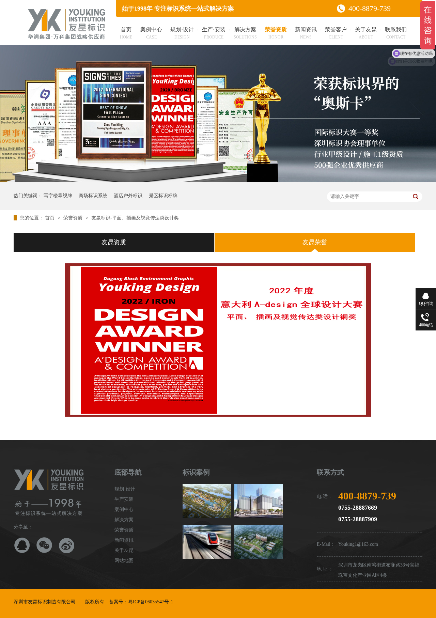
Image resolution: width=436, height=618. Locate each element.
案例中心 (151, 33)
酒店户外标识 (128, 195)
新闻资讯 (306, 33)
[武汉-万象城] (258, 501)
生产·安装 (213, 33)
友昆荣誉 (314, 242)
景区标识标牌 (163, 195)
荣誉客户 (336, 33)
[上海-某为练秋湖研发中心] (207, 501)
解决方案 (245, 33)
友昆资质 (114, 242)
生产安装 (124, 499)
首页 (126, 33)
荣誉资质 (276, 33)
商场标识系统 (93, 195)
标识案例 (196, 472)
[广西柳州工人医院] (258, 542)
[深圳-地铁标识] (207, 542)
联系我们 (396, 33)
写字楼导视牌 (58, 195)
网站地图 (124, 560)
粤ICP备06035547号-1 (150, 601)
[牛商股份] (178, 601)
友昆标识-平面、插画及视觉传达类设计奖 (135, 217)
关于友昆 (366, 33)
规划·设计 (182, 33)
